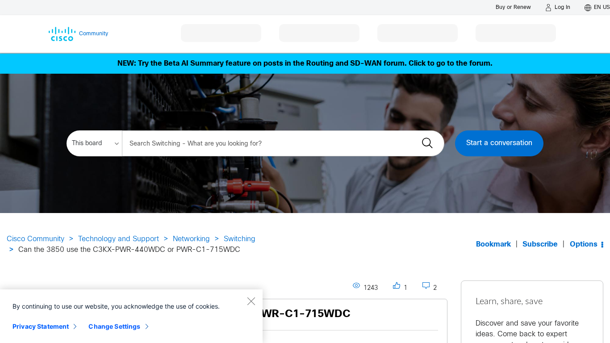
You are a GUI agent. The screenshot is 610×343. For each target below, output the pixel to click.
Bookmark (493, 244)
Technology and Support (118, 239)
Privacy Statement (41, 326)
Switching (239, 239)
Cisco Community (35, 239)
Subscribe (540, 244)
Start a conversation (499, 143)
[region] (131, 316)
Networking (191, 239)
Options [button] (583, 244)
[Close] (251, 301)
